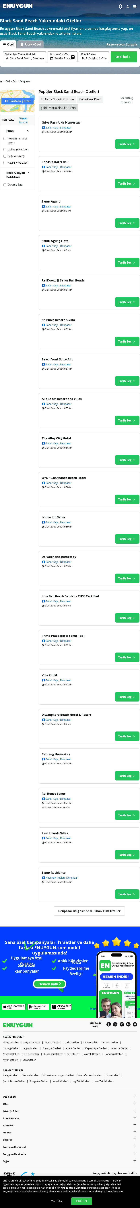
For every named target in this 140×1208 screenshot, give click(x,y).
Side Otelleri (72, 1042)
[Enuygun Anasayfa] (17, 6)
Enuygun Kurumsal (14, 1147)
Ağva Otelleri (31, 1048)
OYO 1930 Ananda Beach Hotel (64, 478)
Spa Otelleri (112, 1075)
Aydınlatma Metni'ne (73, 1187)
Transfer (8, 1125)
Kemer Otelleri (53, 1042)
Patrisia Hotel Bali (55, 162)
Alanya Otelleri (11, 1042)
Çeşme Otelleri (32, 1042)
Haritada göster (20, 101)
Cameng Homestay (56, 754)
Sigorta (7, 1139)
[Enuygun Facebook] (108, 1025)
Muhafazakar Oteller (90, 1075)
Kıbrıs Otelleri (110, 1042)
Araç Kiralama (11, 1118)
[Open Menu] (134, 6)
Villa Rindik (50, 675)
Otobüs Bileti (11, 1111)
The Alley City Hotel (56, 438)
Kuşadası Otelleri (53, 1054)
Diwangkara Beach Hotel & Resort (66, 715)
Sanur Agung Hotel (55, 241)
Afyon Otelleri (10, 1059)
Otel (7, 81)
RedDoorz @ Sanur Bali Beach (63, 280)
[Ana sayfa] (1, 81)
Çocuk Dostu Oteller (14, 1081)
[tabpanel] (70, 57)
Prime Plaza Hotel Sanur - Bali (63, 636)
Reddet (116, 1187)
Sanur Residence (54, 873)
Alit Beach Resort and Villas (62, 399)
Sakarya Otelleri (52, 1048)
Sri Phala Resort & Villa (58, 320)
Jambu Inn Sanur (53, 517)
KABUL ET (81, 1201)
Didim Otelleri (90, 1042)
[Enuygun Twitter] (122, 1025)
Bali (15, 81)
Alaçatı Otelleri (92, 1054)
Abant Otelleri (73, 1048)
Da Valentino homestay (59, 557)
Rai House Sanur (53, 794)
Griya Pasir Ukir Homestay (61, 122)
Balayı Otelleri (10, 1075)
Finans (7, 1132)
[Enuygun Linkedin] (128, 1025)
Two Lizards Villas (55, 833)
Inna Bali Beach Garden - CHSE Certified (70, 596)
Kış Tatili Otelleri (81, 1081)
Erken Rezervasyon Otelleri (58, 1075)
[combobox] (27, 58)
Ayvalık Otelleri (11, 1054)
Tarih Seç (124, 144)
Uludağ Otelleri (11, 1048)
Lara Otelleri (29, 1059)
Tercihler (56, 1201)
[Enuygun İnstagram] (115, 1025)
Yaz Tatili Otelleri (104, 1081)
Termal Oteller (31, 1075)
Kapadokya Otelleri (96, 1048)
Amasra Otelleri (120, 1048)
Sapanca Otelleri (114, 1054)
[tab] (8, 44)
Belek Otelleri (31, 1054)
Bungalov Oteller (39, 1081)
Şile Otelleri (73, 1054)
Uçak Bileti (9, 1096)
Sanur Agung (51, 201)
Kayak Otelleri (60, 1081)
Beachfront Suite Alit (57, 359)
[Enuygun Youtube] (135, 1025)
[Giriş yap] (128, 6)
